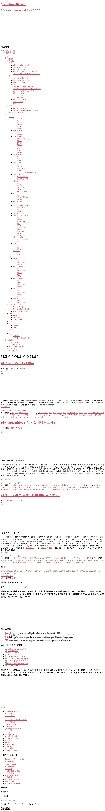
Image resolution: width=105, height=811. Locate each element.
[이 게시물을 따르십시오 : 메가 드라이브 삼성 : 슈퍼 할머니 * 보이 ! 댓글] (16, 556)
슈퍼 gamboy (38, 415)
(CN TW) (20, 231)
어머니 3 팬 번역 (11, 736)
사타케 (7, 740)
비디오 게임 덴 (10, 748)
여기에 (79, 473)
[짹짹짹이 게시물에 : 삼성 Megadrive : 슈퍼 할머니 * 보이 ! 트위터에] (11, 483)
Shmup (7, 742)
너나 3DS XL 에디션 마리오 (23, 67)
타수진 (59, 417)
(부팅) (19, 145)
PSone (15, 258)
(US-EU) (20, 121)
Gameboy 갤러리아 (11, 724)
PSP (14, 289)
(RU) (19, 233)
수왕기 (48, 489)
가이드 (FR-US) (14, 351)
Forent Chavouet (10, 765)
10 (1, 371)
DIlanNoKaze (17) (22, 664)
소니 (10, 256)
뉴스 (6, 57)
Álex (6, 639)
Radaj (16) (14, 665)
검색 (2, 587)
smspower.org (9, 744)
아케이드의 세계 (11, 750)
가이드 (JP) (13, 349)
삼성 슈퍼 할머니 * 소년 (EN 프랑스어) (27, 89)
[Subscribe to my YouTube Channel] (102, 29)
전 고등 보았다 (10, 773)
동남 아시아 (67, 487)
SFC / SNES (23, 413)
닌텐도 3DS (17, 175)
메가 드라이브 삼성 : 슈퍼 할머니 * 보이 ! (30, 495)
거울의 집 (8, 777)
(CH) (19, 126)
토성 (14, 243)
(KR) (19, 128)
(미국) (19, 141)
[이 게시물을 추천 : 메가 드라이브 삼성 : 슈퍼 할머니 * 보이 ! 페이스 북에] (4, 556)
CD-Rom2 (16, 317)
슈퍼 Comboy (30, 548)
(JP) (18, 122)
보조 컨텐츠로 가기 (8, 53)
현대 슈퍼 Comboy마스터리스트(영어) (19, 102)
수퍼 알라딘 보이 (57, 489)
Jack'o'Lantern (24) (22, 658)
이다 (50, 548)
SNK (10, 321)
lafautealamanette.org (12, 775)
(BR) (19, 229)
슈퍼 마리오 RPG (24, 417)
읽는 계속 (5, 407)
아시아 (5, 487)
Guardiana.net (9, 726)
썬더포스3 (35, 417)
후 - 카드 (16, 315)
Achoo (7, 641)
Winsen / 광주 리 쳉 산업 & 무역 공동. (26, 74)
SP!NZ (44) (14, 651)
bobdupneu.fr (9, 761)
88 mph (3, 792)
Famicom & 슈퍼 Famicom (22, 80)
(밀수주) (16, 325)
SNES (7, 415)
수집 (6, 115)
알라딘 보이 (43, 413)
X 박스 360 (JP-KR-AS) (21, 309)
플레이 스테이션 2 (19, 266)
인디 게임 (8, 730)
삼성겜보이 (97, 415)
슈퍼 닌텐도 (17, 136)
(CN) (19, 160)
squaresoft (20, 415)
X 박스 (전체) (18, 307)
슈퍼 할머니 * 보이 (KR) (21, 338)
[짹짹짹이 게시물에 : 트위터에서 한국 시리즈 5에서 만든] (11, 410)
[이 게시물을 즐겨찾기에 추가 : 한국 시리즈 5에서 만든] (22, 410)
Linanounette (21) (21, 660)
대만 (10, 106)
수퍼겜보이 (13, 417)
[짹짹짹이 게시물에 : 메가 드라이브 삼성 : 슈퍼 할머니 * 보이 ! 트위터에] (11, 556)
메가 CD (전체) (18, 237)
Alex (6, 635)
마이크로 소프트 (15, 305)
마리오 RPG (71, 413)
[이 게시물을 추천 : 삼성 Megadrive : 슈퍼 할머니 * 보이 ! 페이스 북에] (4, 483)
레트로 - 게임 (50, 485)
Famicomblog (9, 763)
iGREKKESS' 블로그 (12, 771)
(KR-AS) (20, 296)
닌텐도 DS (17, 162)
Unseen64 (8, 746)
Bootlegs (12, 61)
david (7, 637)
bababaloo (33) (18, 653)
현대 (10, 331)
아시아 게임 (9, 59)
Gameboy (16, 147)
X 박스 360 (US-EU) (20, 311)
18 (1, 430)
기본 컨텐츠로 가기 (8, 51)
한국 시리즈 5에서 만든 (17, 363)
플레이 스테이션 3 (19, 278)
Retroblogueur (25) (22, 656)
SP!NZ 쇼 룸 (9, 781)
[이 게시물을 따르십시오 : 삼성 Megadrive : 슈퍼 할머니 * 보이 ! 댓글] (16, 483)
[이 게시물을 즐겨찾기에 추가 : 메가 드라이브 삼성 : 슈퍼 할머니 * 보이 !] (22, 556)
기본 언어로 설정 (7, 576)
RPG (85, 413)
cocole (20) (14, 662)
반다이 (11, 329)
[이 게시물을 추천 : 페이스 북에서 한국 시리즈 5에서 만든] (4, 410)
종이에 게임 (9, 340)
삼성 (10, 334)
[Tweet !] (102, 24)
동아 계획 (66, 415)
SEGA (11, 203)
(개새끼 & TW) (22, 179)
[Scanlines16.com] (13, 4)
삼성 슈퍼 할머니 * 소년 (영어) (24, 91)
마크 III (35, 487)
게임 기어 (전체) (19, 213)
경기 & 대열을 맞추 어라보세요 (16, 720)
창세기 (59, 413)
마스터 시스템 (32, 485)
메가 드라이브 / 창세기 (21, 215)
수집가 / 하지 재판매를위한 (27, 172)
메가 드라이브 (94, 487)
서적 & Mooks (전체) (16, 346)
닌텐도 (11, 117)
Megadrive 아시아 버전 (17, 112)
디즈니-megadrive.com (12, 711)
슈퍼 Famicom (18, 130)
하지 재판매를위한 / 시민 (26, 191)
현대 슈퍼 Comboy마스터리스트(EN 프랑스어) (19, 95)
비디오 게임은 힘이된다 (13, 783)
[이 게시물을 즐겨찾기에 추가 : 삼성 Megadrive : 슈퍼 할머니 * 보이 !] (22, 483)
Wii (14, 193)
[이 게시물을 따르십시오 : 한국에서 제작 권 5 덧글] (16, 410)
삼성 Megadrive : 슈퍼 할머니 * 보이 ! (28, 422)
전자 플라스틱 (10, 714)
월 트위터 (77, 402)
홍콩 (10, 76)
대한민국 (12, 84)
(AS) (18, 224)
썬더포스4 (43, 417)
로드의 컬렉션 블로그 (13, 779)
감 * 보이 (16, 336)
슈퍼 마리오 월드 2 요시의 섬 (23, 82)
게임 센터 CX (10, 722)
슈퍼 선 (46, 415)
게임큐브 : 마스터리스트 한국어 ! (25, 87)
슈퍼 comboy (29, 415)
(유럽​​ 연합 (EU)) (23, 139)
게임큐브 (16, 181)
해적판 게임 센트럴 (12, 738)
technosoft (53, 415)
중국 (10, 63)
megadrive (79, 413)
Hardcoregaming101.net (13, 728)
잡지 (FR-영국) (14, 344)
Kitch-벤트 (8, 732)
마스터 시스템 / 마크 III (21, 205)
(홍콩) (19, 124)
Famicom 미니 (10, 716)
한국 (54, 413)
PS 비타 (16, 298)
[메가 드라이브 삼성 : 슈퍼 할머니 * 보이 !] (11, 528)
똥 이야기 (8, 769)
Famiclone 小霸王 (19, 69)
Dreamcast (16, 251)
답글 (65, 417)
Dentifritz (22, 369)
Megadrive (14, 413)
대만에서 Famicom (19, 108)
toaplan (60, 415)
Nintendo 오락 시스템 (20, 78)
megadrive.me (9, 734)
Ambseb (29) (16, 654)
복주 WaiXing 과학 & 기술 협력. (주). (26, 71)
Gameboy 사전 (18, 155)
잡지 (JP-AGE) (14, 342)
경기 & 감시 (17, 201)
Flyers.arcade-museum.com (14, 718)
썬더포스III (52, 417)
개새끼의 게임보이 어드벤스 (23, 65)
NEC (10, 313)
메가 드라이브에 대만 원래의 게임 (25, 110)
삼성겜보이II (40, 489)
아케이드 (12, 323)
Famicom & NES (18, 119)
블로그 (23, 485)
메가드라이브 (76, 415)
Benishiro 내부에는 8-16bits (14, 759)
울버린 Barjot (9, 767)
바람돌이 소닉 (87, 415)
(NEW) (19, 235)
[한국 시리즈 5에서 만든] (11, 397)
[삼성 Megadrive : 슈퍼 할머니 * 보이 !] (11, 456)
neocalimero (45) (20, 649)
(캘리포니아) (21, 227)
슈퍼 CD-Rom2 (18, 319)
